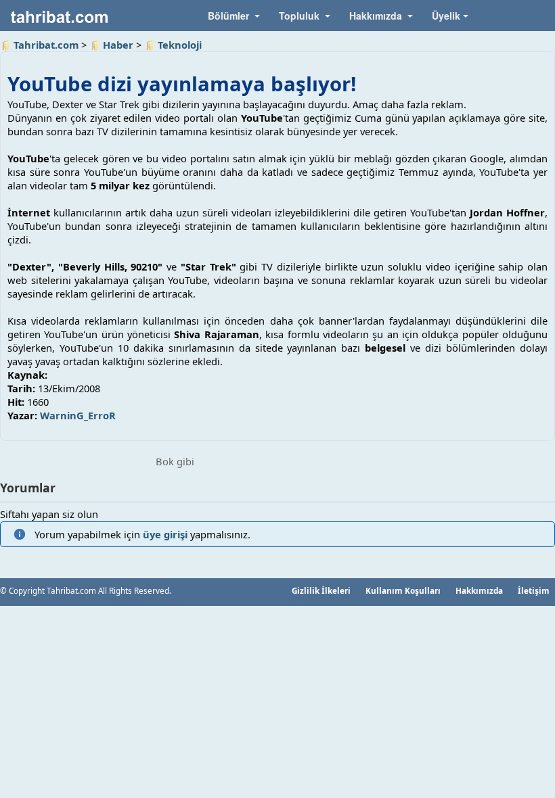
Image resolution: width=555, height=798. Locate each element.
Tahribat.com (46, 44)
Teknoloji (180, 44)
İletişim (534, 590)
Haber (118, 44)
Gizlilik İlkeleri (321, 590)
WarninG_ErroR (78, 415)
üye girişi (165, 534)
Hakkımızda (479, 590)
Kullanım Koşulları (403, 590)
